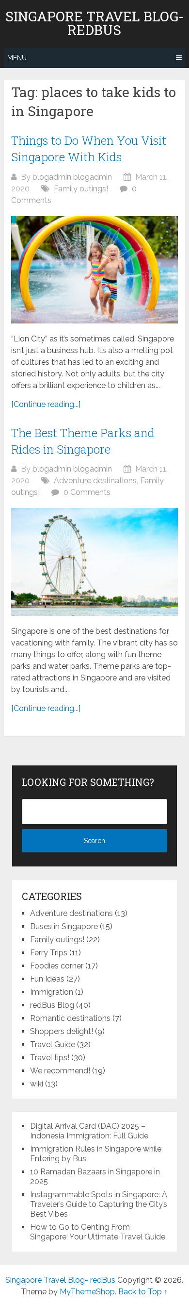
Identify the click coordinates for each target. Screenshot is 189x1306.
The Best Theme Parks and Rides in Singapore (83, 441)
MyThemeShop (87, 1291)
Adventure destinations (95, 480)
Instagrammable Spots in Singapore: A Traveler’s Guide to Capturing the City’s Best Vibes (98, 1204)
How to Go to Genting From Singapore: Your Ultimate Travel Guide (97, 1231)
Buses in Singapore (64, 926)
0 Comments (86, 492)
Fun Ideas (47, 979)
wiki (36, 1083)
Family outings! (81, 188)
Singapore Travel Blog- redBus (94, 23)
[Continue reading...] (45, 404)
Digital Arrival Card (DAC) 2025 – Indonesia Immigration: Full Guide (89, 1130)
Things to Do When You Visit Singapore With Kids (88, 149)
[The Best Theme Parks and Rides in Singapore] (94, 561)
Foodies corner (56, 965)
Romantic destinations (70, 1018)
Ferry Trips (48, 952)
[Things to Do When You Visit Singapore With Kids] (94, 269)
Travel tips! (49, 1057)
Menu (17, 58)
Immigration (51, 992)
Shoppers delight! (61, 1031)
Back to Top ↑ (143, 1291)
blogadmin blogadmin (72, 177)
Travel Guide (52, 1044)
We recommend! (60, 1070)
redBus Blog (52, 1005)
